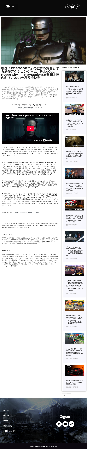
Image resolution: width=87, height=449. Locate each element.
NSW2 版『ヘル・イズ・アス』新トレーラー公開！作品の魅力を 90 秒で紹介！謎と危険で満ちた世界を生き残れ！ (74, 155)
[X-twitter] (67, 7)
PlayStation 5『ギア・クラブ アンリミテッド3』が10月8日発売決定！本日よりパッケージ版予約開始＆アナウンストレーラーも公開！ (74, 218)
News (5, 421)
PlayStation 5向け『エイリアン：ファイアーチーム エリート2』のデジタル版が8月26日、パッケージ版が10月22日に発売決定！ (74, 187)
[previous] (64, 395)
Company (7, 426)
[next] (69, 395)
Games (6, 415)
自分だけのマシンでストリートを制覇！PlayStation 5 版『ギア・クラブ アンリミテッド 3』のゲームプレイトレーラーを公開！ (74, 123)
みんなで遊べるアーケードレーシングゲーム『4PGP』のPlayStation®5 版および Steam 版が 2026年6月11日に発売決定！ (74, 352)
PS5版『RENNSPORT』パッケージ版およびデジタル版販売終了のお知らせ (74, 382)
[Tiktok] (78, 7)
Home (6, 410)
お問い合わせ (9, 431)
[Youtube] (72, 7)
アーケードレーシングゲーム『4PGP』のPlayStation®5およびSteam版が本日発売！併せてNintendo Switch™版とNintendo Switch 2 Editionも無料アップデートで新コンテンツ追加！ (74, 285)
